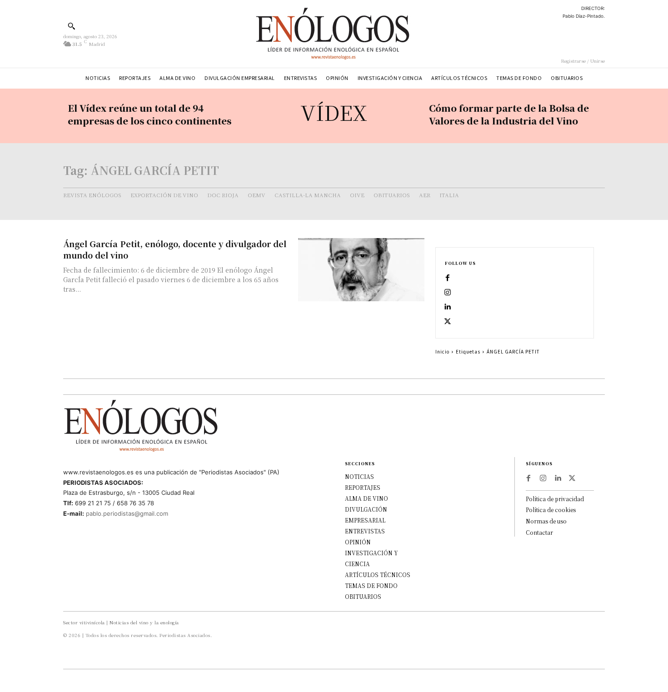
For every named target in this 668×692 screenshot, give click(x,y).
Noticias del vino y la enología (144, 622)
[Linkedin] (447, 307)
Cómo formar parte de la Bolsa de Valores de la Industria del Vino (509, 114)
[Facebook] (447, 278)
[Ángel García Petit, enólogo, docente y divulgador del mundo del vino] (361, 269)
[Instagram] (447, 292)
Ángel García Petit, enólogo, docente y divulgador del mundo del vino (174, 249)
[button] (71, 26)
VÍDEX (333, 112)
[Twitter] (447, 321)
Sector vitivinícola (84, 622)
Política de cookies (551, 509)
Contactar (539, 532)
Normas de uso (546, 521)
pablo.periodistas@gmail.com (127, 513)
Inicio (442, 351)
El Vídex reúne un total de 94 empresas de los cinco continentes (149, 114)
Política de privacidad (555, 499)
